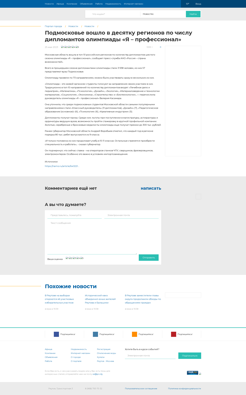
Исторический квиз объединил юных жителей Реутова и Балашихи (100, 299)
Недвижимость (113, 4)
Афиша (60, 4)
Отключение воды (106, 353)
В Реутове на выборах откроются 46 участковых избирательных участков (59, 299)
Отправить (149, 257)
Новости (49, 4)
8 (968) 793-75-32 (93, 388)
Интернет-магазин (133, 4)
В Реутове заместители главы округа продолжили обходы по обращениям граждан (143, 299)
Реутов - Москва (105, 361)
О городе (76, 357)
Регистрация (103, 349)
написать (151, 188)
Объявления (86, 4)
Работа (98, 4)
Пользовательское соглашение (141, 388)
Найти (193, 14)
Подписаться (189, 355)
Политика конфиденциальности (184, 388)
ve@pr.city (98, 374)
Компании (72, 4)
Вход (198, 4)
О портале (76, 361)
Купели (100, 357)
